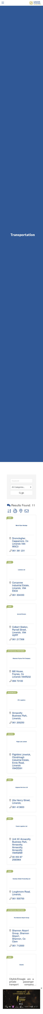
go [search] (22, 492)
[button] (8, 505)
